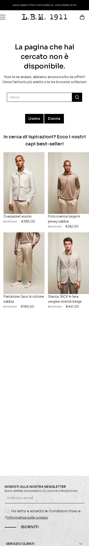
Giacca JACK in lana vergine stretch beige (65, 301)
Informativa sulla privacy (27, 517)
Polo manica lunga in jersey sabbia (64, 221)
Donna (54, 118)
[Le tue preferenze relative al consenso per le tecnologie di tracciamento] (81, 538)
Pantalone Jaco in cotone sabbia (23, 301)
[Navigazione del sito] (2, 17)
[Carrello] (84, 17)
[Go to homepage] (44, 17)
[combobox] (44, 97)
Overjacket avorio (19, 218)
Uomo (34, 118)
